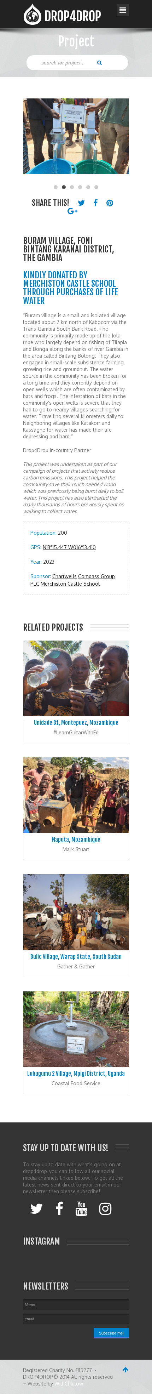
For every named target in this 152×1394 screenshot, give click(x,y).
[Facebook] (59, 1208)
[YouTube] (81, 1208)
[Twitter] (36, 1208)
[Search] (99, 62)
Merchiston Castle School (70, 584)
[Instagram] (105, 1208)
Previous (32, 140)
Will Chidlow (68, 1384)
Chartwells (64, 576)
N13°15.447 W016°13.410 (69, 547)
